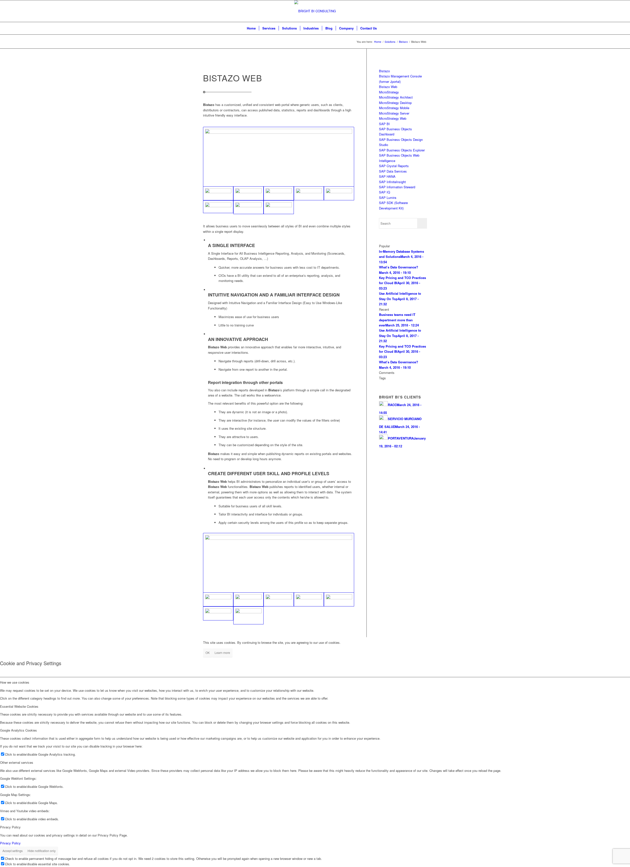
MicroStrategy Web (392, 118)
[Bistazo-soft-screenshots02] (248, 599)
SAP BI (384, 123)
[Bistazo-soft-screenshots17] (309, 193)
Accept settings (12, 851)
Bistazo (384, 71)
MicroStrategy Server (394, 113)
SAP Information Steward (397, 187)
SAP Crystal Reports (394, 165)
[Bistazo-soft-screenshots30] (278, 563)
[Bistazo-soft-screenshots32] (309, 599)
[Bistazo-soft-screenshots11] (278, 157)
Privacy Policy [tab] (10, 827)
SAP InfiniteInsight (392, 181)
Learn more (222, 652)
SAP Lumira (387, 197)
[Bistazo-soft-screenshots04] (279, 599)
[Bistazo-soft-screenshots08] (248, 615)
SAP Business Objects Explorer (402, 150)
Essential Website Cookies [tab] (19, 706)
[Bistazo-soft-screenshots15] (339, 193)
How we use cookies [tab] (14, 682)
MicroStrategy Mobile (394, 107)
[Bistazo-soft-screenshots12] (279, 207)
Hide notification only (42, 851)
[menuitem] (251, 28)
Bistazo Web (388, 86)
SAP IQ (384, 192)
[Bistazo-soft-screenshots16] (218, 206)
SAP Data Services (393, 171)
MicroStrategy (389, 92)
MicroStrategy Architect (396, 97)
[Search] (383, 28)
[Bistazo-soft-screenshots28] (218, 613)
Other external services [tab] (16, 762)
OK (207, 652)
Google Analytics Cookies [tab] (18, 730)
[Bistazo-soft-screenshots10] (248, 193)
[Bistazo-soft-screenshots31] (339, 599)
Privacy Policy (10, 843)
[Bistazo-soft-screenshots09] (248, 207)
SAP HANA (387, 176)
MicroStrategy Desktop (395, 102)
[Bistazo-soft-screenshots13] (279, 193)
